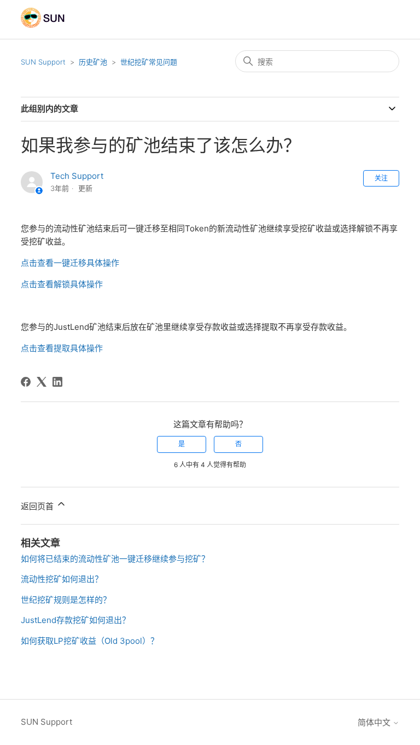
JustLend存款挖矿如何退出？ (75, 620)
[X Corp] (41, 382)
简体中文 (375, 722)
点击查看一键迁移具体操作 (70, 263)
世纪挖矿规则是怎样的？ (66, 600)
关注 (381, 178)
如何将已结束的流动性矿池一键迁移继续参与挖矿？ (115, 559)
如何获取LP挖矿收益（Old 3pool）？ (90, 641)
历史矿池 (93, 61)
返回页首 (38, 506)
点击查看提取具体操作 (62, 348)
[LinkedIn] (57, 382)
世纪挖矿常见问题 (148, 61)
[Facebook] (26, 382)
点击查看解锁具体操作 (62, 284)
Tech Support (76, 176)
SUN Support (43, 61)
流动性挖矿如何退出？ (62, 579)
